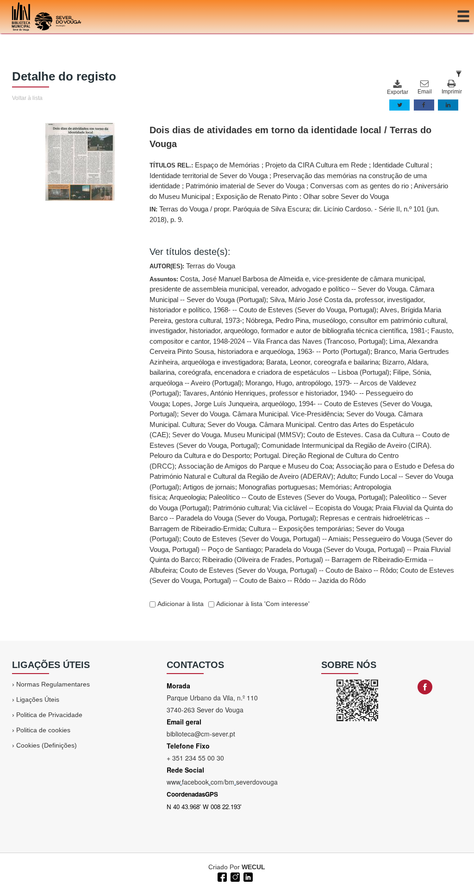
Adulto (346, 476)
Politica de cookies (43, 730)
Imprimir (452, 91)
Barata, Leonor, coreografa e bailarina (322, 362)
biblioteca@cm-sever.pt (201, 733)
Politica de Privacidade (49, 714)
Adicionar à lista (180, 603)
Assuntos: (302, 430)
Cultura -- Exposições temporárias (300, 528)
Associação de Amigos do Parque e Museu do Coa (255, 466)
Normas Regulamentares (53, 684)
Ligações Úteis (37, 699)
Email (425, 91)
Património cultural (241, 508)
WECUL (253, 867)
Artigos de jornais (209, 487)
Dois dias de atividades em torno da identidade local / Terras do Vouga (290, 137)
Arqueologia (187, 497)
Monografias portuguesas (277, 487)
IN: (294, 214)
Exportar (397, 92)
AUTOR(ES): (192, 266)
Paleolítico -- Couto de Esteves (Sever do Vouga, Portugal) (297, 497)
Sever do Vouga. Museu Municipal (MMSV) (237, 435)
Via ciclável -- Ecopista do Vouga (322, 508)
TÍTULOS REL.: (299, 180)
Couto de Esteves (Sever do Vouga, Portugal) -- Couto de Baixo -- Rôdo (288, 570)
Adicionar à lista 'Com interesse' (262, 603)
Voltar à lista (27, 98)
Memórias (334, 487)
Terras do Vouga (210, 266)
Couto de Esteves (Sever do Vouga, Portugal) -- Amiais (266, 539)
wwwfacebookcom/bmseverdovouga (222, 781)
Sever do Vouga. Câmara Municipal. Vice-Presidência (262, 414)
